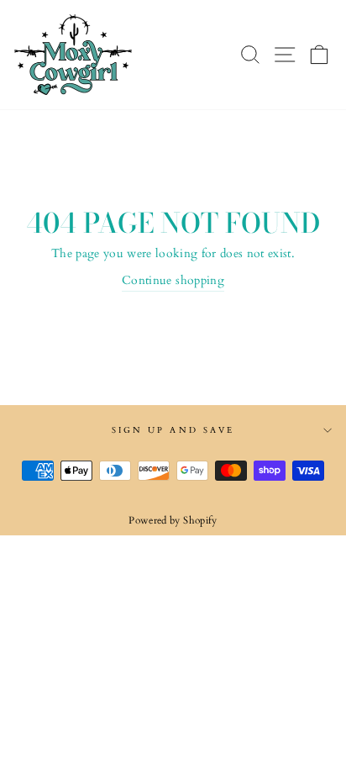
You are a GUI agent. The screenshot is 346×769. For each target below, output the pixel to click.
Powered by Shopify (172, 520)
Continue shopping (173, 280)
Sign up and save (173, 430)
